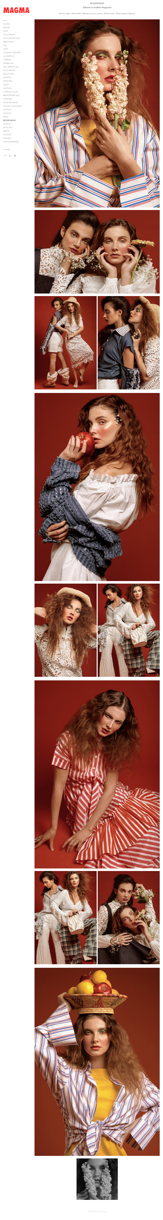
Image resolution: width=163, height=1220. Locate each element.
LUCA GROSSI (9, 34)
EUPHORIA (7, 81)
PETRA (5, 117)
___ (5, 19)
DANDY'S (7, 77)
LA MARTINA (8, 56)
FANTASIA (7, 88)
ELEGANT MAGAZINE (12, 106)
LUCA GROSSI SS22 (11, 38)
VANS (5, 49)
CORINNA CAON (10, 92)
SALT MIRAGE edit (10, 67)
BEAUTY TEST (8, 74)
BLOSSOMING (9, 120)
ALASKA (6, 24)
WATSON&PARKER (11, 142)
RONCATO (7, 127)
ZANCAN (7, 113)
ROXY (5, 31)
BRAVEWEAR (8, 42)
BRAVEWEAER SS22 (11, 95)
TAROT (6, 84)
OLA (5, 45)
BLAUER (6, 27)
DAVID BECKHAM (10, 102)
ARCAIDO (7, 109)
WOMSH (7, 134)
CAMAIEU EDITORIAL (12, 52)
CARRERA (7, 59)
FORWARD (7, 99)
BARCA (6, 131)
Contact (6, 149)
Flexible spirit (8, 63)
